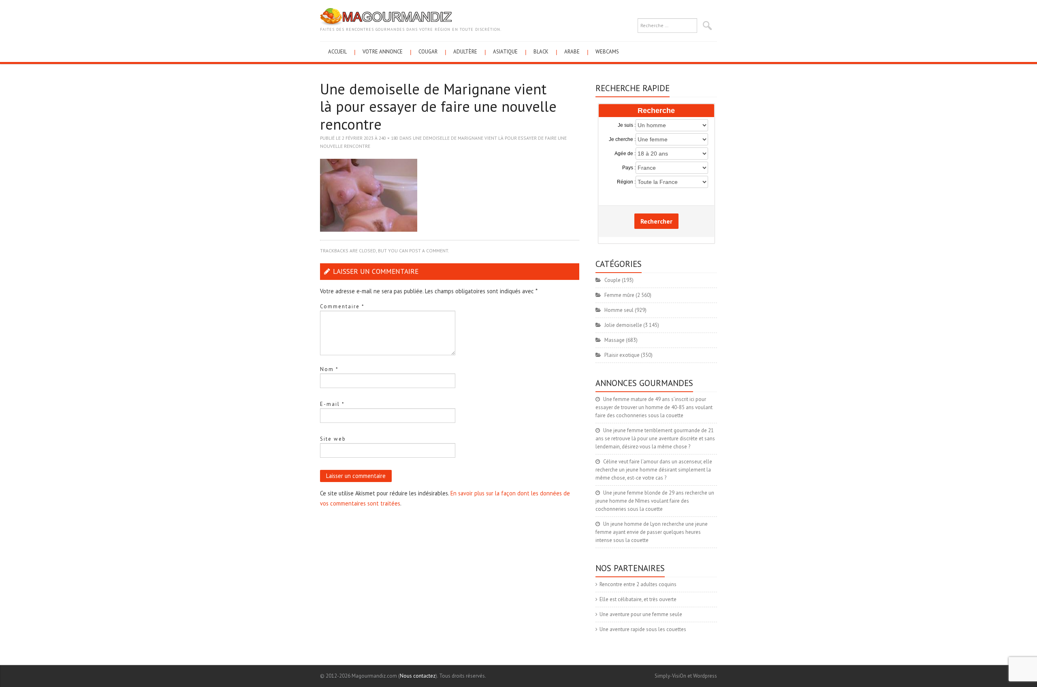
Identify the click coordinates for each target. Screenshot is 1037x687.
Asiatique (505, 51)
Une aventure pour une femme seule (641, 614)
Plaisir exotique (622, 355)
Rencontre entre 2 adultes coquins (638, 584)
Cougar (427, 51)
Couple (612, 280)
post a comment (428, 250)
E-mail (332, 404)
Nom (329, 369)
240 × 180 (388, 138)
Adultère (465, 51)
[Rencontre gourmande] (386, 16)
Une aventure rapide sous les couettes (643, 629)
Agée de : (625, 153)
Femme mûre (619, 295)
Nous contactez (417, 675)
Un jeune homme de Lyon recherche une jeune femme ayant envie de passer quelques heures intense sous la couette (651, 532)
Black (540, 51)
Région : (626, 182)
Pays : (629, 168)
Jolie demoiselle (623, 325)
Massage (614, 340)
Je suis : (627, 125)
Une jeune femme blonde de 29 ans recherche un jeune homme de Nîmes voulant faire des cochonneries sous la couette (654, 500)
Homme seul (619, 310)
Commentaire (342, 306)
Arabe (572, 51)
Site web (333, 438)
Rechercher (656, 221)
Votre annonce (383, 51)
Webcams (607, 51)
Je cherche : (622, 139)
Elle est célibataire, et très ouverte (638, 599)
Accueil (337, 51)
